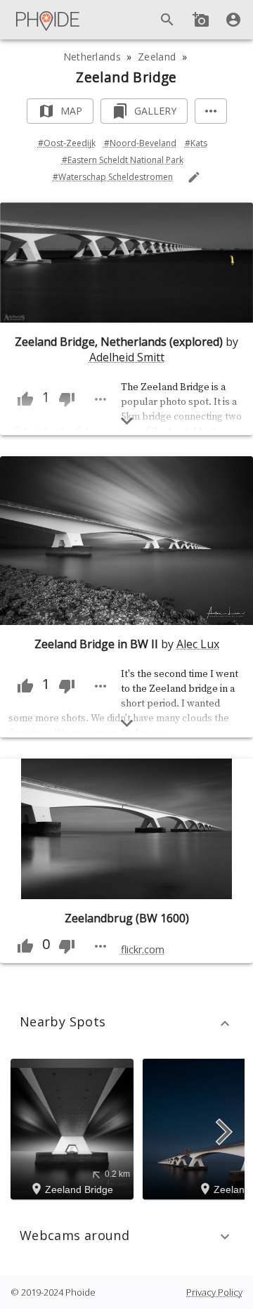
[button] (126, 1023)
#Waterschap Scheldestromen (113, 177)
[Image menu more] (100, 399)
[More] (211, 111)
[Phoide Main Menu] (48, 20)
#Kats (196, 143)
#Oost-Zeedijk (67, 143)
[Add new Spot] (201, 20)
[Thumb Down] (67, 399)
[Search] (167, 20)
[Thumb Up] (25, 399)
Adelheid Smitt (126, 357)
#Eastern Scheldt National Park (122, 160)
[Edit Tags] (194, 177)
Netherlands (92, 56)
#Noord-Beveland (140, 143)
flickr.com (142, 949)
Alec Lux (197, 644)
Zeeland (157, 56)
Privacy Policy (214, 1292)
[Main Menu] (48, 20)
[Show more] (126, 420)
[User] (233, 19)
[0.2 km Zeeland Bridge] (74, 1127)
